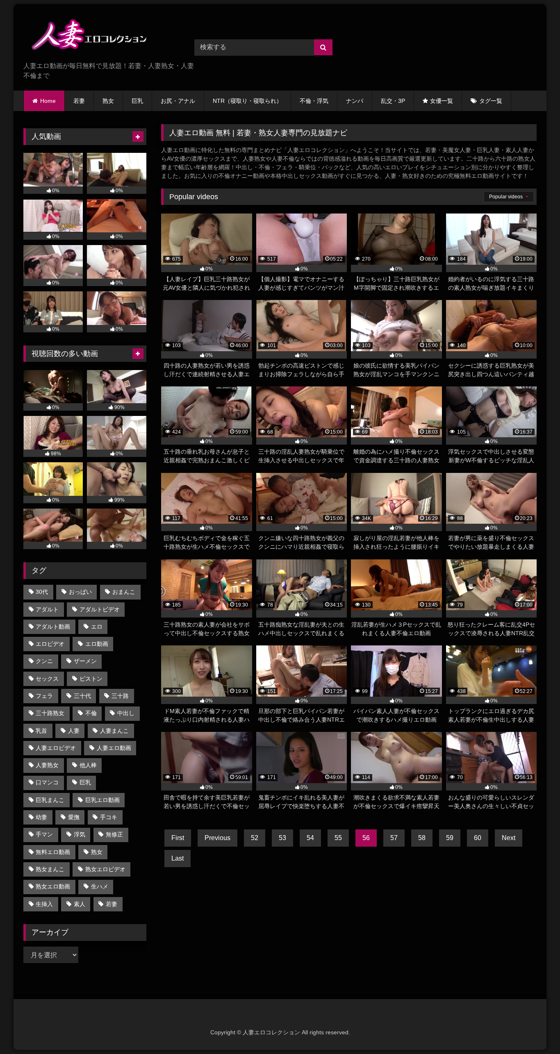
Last (177, 858)
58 (422, 837)
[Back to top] (535, 1030)
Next (508, 837)
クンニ (44, 661)
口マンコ (47, 782)
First (177, 837)
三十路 (120, 696)
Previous (217, 837)
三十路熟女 (50, 713)
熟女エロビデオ (105, 869)
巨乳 (137, 101)
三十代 (82, 696)
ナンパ (354, 101)
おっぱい (80, 591)
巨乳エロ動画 (102, 800)
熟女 (108, 101)
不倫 (91, 713)
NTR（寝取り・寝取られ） (247, 101)
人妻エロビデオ (56, 748)
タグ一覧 (490, 101)
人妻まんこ (114, 730)
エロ (96, 626)
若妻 (79, 101)
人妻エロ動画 (114, 748)
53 (282, 837)
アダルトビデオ (100, 609)
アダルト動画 (53, 626)
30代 (42, 591)
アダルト (47, 609)
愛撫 (74, 817)
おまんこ (123, 591)
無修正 (114, 834)
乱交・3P (393, 101)
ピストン (91, 678)
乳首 (41, 730)
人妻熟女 (47, 765)
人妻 (74, 730)
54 (310, 837)
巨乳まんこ (50, 800)
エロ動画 (96, 644)
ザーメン (85, 661)
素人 (79, 904)
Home (48, 101)
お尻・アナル (178, 101)
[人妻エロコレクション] (84, 36)
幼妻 (41, 817)
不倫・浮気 (314, 101)
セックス (47, 678)
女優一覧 (441, 101)
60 (477, 837)
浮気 (79, 834)
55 (338, 837)
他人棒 (88, 765)
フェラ (44, 696)
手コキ (108, 817)
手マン (44, 834)
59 (449, 837)
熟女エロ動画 (53, 886)
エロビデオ (50, 644)
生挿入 (44, 904)
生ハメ (99, 886)
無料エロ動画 (53, 852)
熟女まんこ (50, 869)
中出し (125, 713)
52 (254, 837)
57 (394, 837)
